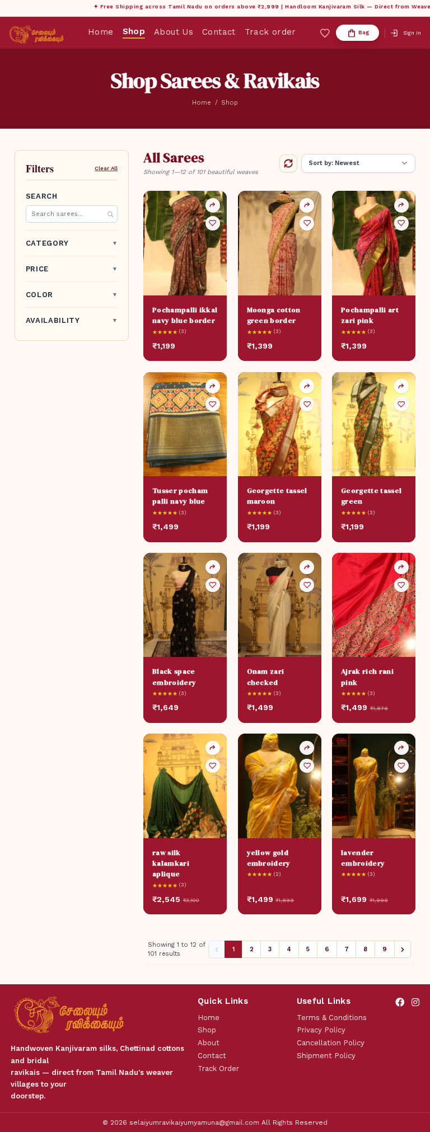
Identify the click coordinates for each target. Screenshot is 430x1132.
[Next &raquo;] (403, 949)
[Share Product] (212, 205)
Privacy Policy (321, 1030)
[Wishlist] (212, 223)
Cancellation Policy (330, 1043)
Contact (219, 32)
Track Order (218, 1068)
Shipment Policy (326, 1055)
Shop (134, 31)
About (208, 1043)
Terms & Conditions (332, 1017)
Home (101, 32)
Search (42, 196)
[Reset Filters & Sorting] (288, 163)
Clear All (106, 168)
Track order (270, 32)
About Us (173, 32)
